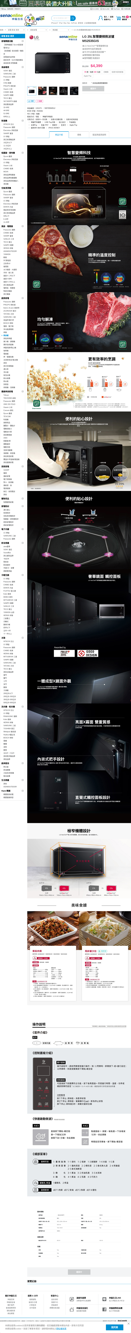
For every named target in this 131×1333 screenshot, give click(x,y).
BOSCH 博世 (8, 323)
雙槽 (5, 744)
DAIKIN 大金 (8, 207)
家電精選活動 (7, 41)
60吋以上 (6, 117)
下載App (3, 9)
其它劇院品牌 (8, 556)
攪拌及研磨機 (8, 345)
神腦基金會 (11, 1302)
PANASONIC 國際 (10, 716)
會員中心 (107, 19)
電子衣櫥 (5, 529)
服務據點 (10, 9)
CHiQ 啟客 (7, 83)
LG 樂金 (6, 80)
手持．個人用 (8, 273)
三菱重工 (6, 618)
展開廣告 (126, 2)
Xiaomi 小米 (7, 89)
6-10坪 (5, 219)
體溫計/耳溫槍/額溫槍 (11, 459)
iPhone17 (54, 23)
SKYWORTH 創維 (10, 101)
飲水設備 (6, 378)
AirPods (74, 23)
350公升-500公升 (9, 699)
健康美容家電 (7, 391)
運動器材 (6, 444)
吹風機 (5, 419)
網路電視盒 (7, 571)
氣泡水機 (6, 375)
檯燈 (5, 473)
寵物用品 (5, 499)
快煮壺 (5, 384)
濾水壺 (5, 369)
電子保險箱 (7, 479)
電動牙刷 (6, 447)
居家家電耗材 (8, 525)
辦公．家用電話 (9, 491)
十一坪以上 (7, 634)
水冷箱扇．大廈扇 (10, 270)
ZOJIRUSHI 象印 (9, 311)
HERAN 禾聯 (8, 248)
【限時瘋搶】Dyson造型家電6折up (13, 46)
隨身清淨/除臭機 (9, 210)
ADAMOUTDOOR (10, 251)
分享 (32, 101)
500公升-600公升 (9, 703)
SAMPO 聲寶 (8, 95)
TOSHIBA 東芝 (9, 729)
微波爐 (55, 30)
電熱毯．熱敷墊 (9, 288)
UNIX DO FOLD (9, 404)
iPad (60, 23)
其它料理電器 (8, 366)
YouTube (116, 9)
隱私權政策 (11, 1311)
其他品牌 (6, 759)
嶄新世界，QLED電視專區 (13, 60)
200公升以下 (8, 693)
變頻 (5, 687)
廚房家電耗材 (8, 522)
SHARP (6, 470)
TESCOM (7, 416)
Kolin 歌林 (7, 594)
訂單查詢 (32, 1305)
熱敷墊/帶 (7, 441)
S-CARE (95, 9)
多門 (5, 684)
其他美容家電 (8, 456)
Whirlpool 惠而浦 (9, 732)
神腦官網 (11, 1299)
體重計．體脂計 (9, 426)
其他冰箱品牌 (8, 672)
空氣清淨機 (6, 188)
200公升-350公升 (9, 696)
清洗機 (5, 184)
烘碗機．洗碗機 (9, 387)
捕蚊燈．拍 (7, 485)
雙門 (5, 678)
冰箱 (3, 638)
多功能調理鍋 (8, 329)
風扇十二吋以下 (9, 276)
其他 (5, 363)
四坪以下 (6, 628)
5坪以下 (6, 216)
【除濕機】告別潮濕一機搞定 (13, 52)
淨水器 (5, 372)
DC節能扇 (7, 260)
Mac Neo (66, 23)
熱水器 (5, 767)
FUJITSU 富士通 (9, 591)
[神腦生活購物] (22, 18)
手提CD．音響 (8, 568)
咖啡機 (5, 351)
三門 (5, 681)
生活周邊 (5, 780)
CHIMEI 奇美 (8, 92)
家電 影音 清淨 (13, 30)
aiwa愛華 (6, 546)
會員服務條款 (11, 1308)
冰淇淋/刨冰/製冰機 (10, 360)
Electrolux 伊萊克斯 (10, 130)
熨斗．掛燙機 (8, 482)
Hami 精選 (5, 791)
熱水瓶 (5, 381)
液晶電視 (5, 67)
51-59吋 (6, 113)
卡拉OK (6, 559)
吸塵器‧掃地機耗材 (10, 519)
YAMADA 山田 (8, 612)
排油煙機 (6, 770)
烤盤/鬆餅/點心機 (9, 348)
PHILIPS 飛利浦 (9, 86)
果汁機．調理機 (9, 341)
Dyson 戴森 (7, 156)
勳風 (5, 257)
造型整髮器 (7, 435)
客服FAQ (54, 1302)
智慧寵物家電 (8, 502)
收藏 (40, 101)
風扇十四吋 (7, 279)
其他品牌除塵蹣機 (10, 178)
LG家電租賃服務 (90, 23)
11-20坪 (6, 222)
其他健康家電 (8, 462)
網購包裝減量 (55, 1308)
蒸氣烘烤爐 (7, 338)
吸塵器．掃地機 (8, 153)
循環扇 (5, 266)
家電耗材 (5, 506)
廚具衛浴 (5, 763)
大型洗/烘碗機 (8, 773)
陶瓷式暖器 (7, 291)
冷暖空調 (5, 575)
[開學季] (65, 3)
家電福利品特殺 (9, 57)
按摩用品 (6, 423)
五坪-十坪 (7, 631)
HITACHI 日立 (8, 124)
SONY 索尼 (7, 71)
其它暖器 (6, 294)
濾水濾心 (6, 510)
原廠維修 (54, 1305)
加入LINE (105, 9)
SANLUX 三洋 (8, 239)
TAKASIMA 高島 (9, 398)
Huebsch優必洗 (9, 735)
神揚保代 (17, 9)
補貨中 (93, 88)
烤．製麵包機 (8, 357)
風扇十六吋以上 (9, 282)
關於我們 (11, 1305)
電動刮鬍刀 (7, 429)
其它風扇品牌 (8, 285)
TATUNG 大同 (8, 314)
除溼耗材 (6, 513)
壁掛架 (5, 562)
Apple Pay (87, 76)
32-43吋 (6, 107)
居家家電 (5, 466)
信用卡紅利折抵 (117, 72)
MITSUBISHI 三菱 (10, 600)
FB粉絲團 (126, 9)
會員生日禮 (33, 1302)
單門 (5, 675)
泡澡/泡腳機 (7, 450)
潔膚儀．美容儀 (9, 453)
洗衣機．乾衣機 (8, 707)
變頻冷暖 (6, 625)
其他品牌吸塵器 (9, 175)
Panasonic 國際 (9, 77)
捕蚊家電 (6, 476)
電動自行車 (7, 432)
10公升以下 (7, 143)
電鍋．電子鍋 (8, 326)
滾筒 (5, 747)
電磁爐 (5, 354)
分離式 (5, 621)
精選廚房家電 (8, 794)
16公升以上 (7, 149)
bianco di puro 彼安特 (11, 308)
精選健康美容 (8, 797)
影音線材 (6, 565)
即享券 (80, 23)
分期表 (105, 72)
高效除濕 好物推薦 (10, 63)
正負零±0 (6, 263)
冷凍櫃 (5, 690)
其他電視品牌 (8, 104)
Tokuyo (6, 395)
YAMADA (6, 254)
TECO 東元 (7, 98)
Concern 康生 (8, 410)
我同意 (114, 1327)
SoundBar (7, 553)
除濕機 (4, 121)
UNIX (5, 438)
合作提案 (32, 1308)
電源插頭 (6, 488)
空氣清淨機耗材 (9, 516)
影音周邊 (5, 543)
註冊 (111, 17)
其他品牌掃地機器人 (10, 181)
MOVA (5, 172)
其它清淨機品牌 (9, 213)
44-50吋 (6, 110)
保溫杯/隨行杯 (8, 320)
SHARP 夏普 (8, 133)
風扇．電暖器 (7, 226)
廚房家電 (33, 30)
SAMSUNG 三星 (9, 74)
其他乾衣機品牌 (9, 756)
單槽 (5, 741)
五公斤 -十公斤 (8, 753)
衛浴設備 (6, 776)
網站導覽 (11, 1313)
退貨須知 (54, 1299)
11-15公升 (7, 146)
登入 (105, 17)
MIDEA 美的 (8, 597)
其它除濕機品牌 (9, 140)
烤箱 (5, 332)
